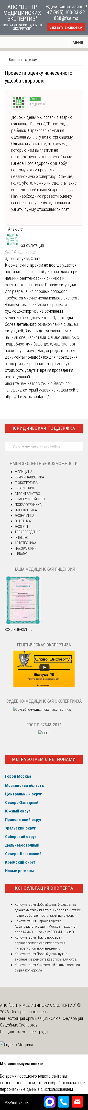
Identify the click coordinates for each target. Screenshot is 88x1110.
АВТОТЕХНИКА (25, 543)
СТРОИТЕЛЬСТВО (27, 494)
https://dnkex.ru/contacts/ (27, 396)
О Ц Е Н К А (23, 521)
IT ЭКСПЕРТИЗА (26, 483)
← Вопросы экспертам (21, 60)
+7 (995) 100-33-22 (66, 12)
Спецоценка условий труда (24, 1031)
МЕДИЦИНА (23, 472)
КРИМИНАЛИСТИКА (29, 477)
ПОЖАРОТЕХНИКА (28, 505)
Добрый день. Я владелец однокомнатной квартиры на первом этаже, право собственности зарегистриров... (48, 910)
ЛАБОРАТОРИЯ (25, 548)
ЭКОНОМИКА (24, 515)
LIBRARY (21, 554)
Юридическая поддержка (44, 428)
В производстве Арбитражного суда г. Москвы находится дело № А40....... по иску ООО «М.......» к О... (46, 926)
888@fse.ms (66, 18)
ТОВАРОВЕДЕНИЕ (27, 532)
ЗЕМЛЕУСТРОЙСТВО (30, 499)
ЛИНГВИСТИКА (26, 510)
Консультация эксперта (44, 888)
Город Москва (18, 776)
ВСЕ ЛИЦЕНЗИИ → (19, 629)
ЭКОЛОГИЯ (23, 526)
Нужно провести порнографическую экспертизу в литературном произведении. (40, 943)
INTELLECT (22, 537)
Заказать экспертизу (66, 27)
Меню (79, 42)
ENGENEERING (25, 488)
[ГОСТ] (44, 733)
